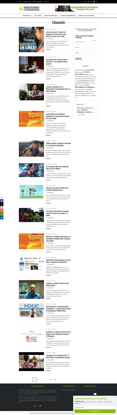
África (76, 97)
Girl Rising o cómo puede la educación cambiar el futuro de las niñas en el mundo (57, 213)
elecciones (94, 76)
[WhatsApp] (1, 214)
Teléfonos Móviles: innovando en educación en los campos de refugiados (58, 144)
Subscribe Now (95, 411)
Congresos (86, 74)
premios (94, 91)
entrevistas (77, 78)
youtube (94, 95)
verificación (88, 95)
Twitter (84, 95)
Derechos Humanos (78, 76)
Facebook (92, 78)
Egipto (91, 76)
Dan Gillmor (91, 74)
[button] (95, 400)
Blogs (92, 70)
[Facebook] (1, 200)
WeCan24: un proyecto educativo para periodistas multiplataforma (57, 189)
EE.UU (88, 76)
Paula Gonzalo (50, 38)
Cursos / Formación (37, 1)
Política (91, 91)
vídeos (91, 95)
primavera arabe (78, 93)
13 (51, 379)
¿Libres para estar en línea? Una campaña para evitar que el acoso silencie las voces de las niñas (56, 34)
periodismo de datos (78, 89)
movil (76, 85)
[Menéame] (1, 211)
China (83, 72)
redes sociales (85, 93)
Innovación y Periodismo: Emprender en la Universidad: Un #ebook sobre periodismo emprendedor (58, 238)
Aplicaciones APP (83, 70)
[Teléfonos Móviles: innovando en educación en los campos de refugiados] (31, 148)
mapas (76, 83)
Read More (48, 49)
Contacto (46, 1)
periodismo (87, 85)
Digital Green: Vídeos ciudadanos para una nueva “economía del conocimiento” (58, 261)
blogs (89, 70)
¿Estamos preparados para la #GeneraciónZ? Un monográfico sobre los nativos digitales (58, 89)
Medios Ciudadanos (83, 83)
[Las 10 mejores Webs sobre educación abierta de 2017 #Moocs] (31, 170)
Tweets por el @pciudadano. (68, 390)
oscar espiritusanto (80, 85)
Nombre (77, 47)
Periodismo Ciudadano (51, 29)
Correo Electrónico (79, 41)
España (80, 78)
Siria (80, 95)
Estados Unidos (85, 78)
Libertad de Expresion (86, 81)
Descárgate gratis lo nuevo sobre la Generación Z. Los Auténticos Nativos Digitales (57, 61)
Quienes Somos (27, 1)
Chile (80, 72)
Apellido (77, 52)
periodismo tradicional (84, 91)
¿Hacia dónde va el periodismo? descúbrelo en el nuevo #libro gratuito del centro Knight (57, 116)
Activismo (77, 70)
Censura (77, 72)
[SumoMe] (1, 217)
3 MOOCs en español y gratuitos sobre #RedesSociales (57, 284)
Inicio (20, 1)
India (78, 80)
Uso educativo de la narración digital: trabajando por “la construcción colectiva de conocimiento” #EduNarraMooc (58, 308)
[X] (1, 204)
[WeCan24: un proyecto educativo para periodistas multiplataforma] (31, 192)
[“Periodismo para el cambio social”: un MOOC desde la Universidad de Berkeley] (31, 361)
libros (94, 80)
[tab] (80, 104)
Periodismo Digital (85, 89)
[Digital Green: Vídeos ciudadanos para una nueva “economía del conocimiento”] (31, 264)
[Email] (1, 207)
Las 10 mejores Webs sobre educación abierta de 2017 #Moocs (57, 167)
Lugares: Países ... (80, 104)
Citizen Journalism (82, 73)
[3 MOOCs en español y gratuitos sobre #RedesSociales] (31, 289)
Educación (84, 76)
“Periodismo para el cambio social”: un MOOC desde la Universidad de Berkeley (58, 356)
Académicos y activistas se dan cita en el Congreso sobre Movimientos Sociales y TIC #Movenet (58, 334)
